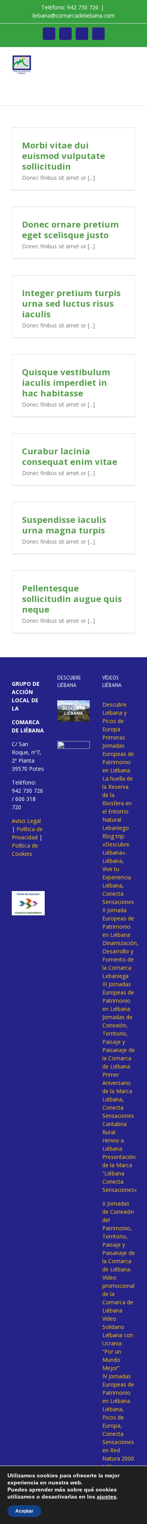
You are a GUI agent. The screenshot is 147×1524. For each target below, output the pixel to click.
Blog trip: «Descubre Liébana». (115, 844)
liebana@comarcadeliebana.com (74, 15)
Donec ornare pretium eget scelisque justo (70, 229)
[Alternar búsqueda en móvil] (118, 59)
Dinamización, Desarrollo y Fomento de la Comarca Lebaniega (120, 959)
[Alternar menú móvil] (132, 59)
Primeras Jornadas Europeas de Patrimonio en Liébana (118, 754)
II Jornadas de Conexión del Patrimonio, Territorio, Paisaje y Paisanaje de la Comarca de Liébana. (118, 1236)
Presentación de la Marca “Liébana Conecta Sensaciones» (119, 1173)
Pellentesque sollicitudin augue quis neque (72, 598)
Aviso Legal (26, 820)
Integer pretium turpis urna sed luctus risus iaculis (71, 303)
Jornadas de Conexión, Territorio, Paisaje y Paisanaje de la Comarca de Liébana (118, 1041)
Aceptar (24, 1511)
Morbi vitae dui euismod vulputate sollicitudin (63, 155)
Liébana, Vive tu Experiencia (116, 869)
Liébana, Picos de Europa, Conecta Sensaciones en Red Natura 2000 (118, 1433)
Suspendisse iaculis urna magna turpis (64, 524)
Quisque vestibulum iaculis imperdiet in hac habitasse (66, 382)
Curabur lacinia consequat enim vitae (69, 456)
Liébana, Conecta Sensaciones (118, 894)
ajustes (106, 1496)
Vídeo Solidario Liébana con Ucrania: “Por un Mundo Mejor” (117, 1343)
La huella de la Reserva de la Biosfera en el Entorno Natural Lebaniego (117, 803)
